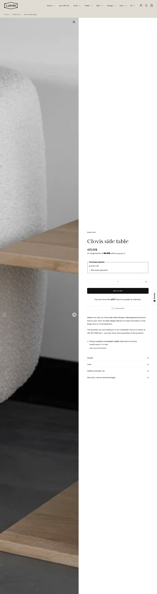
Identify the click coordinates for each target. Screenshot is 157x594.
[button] (4, 315)
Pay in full (95, 266)
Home (6, 14)
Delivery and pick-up (96, 371)
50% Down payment (99, 270)
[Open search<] (146, 5)
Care (89, 364)
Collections (16, 14)
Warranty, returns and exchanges (101, 377)
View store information (97, 348)
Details (90, 358)
